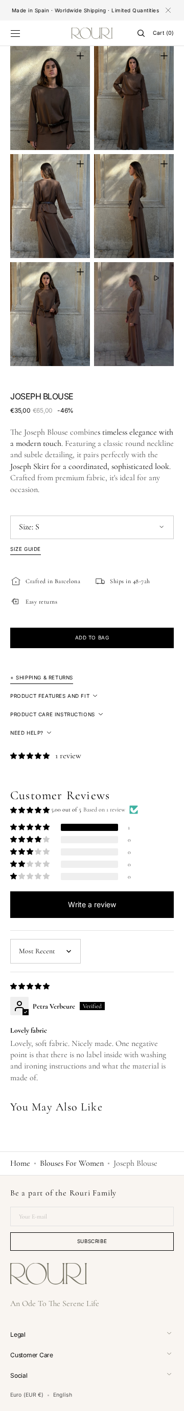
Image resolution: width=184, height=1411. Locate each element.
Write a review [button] (92, 904)
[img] (30, 986)
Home (20, 1163)
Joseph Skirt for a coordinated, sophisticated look (89, 466)
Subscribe (92, 1241)
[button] (15, 33)
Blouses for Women (72, 1163)
